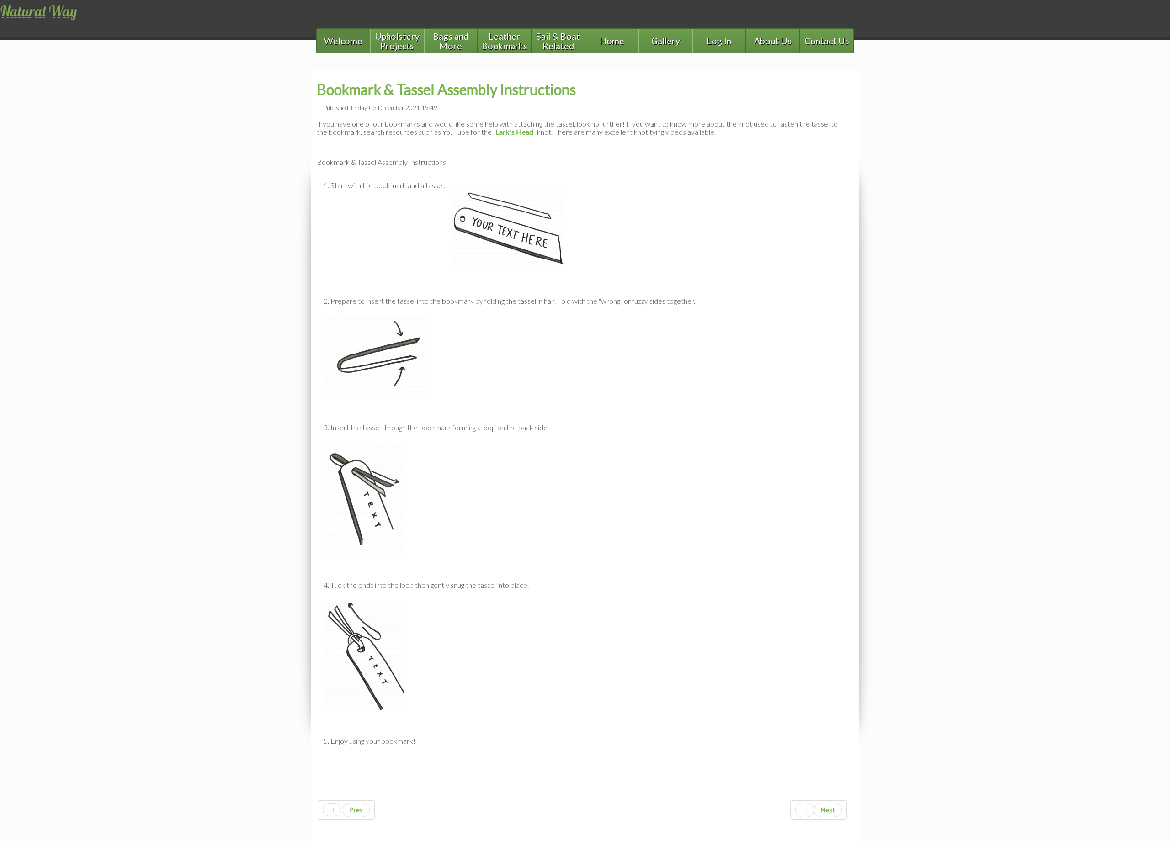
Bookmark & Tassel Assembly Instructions (446, 89)
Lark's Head (514, 131)
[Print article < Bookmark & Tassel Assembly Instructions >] (845, 106)
